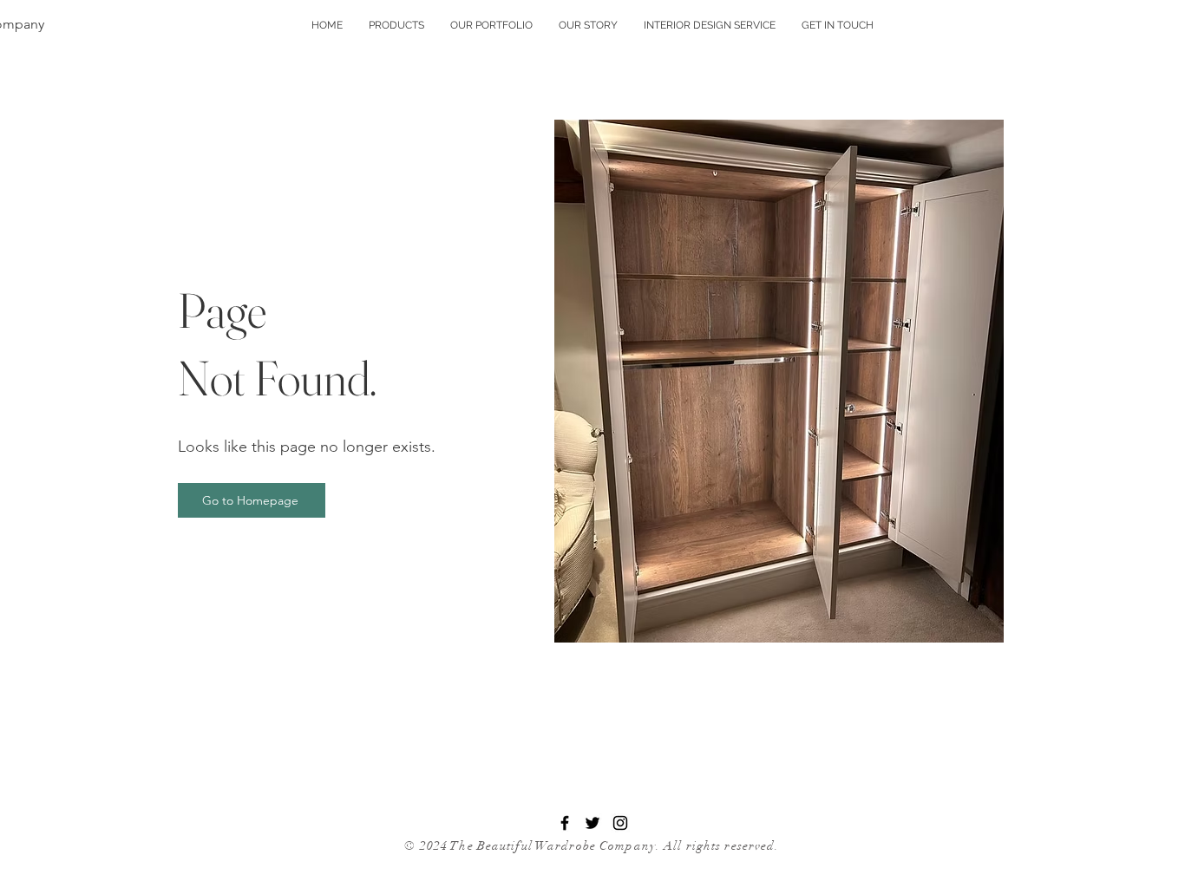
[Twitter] (592, 822)
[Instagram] (620, 822)
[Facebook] (564, 822)
